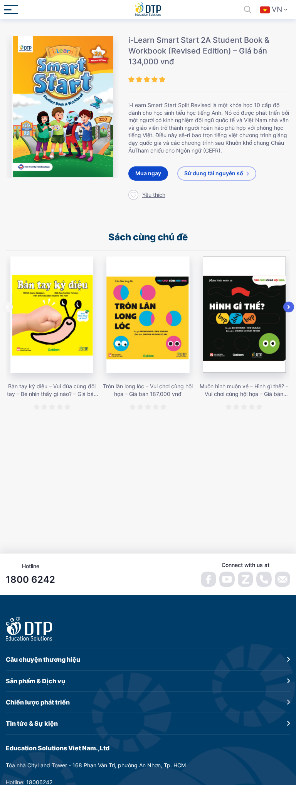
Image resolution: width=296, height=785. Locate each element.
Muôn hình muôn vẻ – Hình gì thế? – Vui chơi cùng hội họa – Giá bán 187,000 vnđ (244, 390)
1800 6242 (30, 579)
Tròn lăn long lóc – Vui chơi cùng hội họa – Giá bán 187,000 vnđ (148, 390)
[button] (7, 307)
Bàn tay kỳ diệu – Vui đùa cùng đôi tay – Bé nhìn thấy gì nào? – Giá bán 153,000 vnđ (52, 390)
